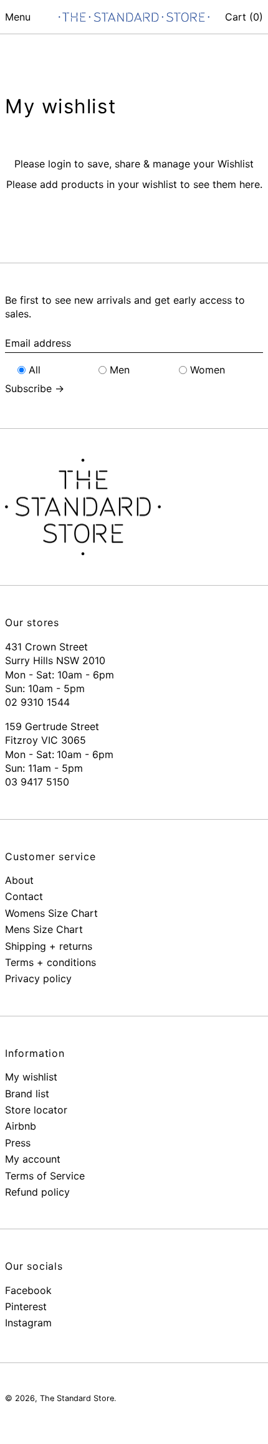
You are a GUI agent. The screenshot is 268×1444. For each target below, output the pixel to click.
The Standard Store (77, 1398)
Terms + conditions (50, 962)
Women (207, 369)
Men (120, 369)
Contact (24, 896)
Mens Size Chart (44, 929)
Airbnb (20, 1126)
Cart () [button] (244, 17)
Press (18, 1143)
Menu (18, 17)
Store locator (36, 1110)
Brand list (27, 1093)
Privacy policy (38, 978)
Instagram (28, 1322)
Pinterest (26, 1306)
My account (32, 1159)
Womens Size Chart (51, 913)
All (35, 369)
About (19, 880)
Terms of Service (45, 1176)
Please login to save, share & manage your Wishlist (134, 163)
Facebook (28, 1290)
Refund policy (37, 1192)
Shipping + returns (48, 946)
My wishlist (31, 1077)
